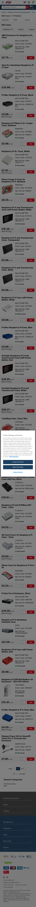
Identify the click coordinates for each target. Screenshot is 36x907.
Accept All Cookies (18, 462)
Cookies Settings (18, 472)
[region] (18, 453)
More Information (13, 456)
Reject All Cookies (18, 467)
